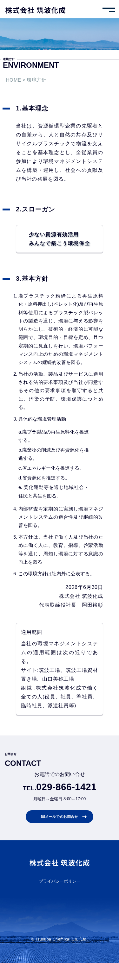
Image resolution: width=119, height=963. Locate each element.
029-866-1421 (66, 787)
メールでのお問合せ (61, 816)
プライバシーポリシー (59, 881)
